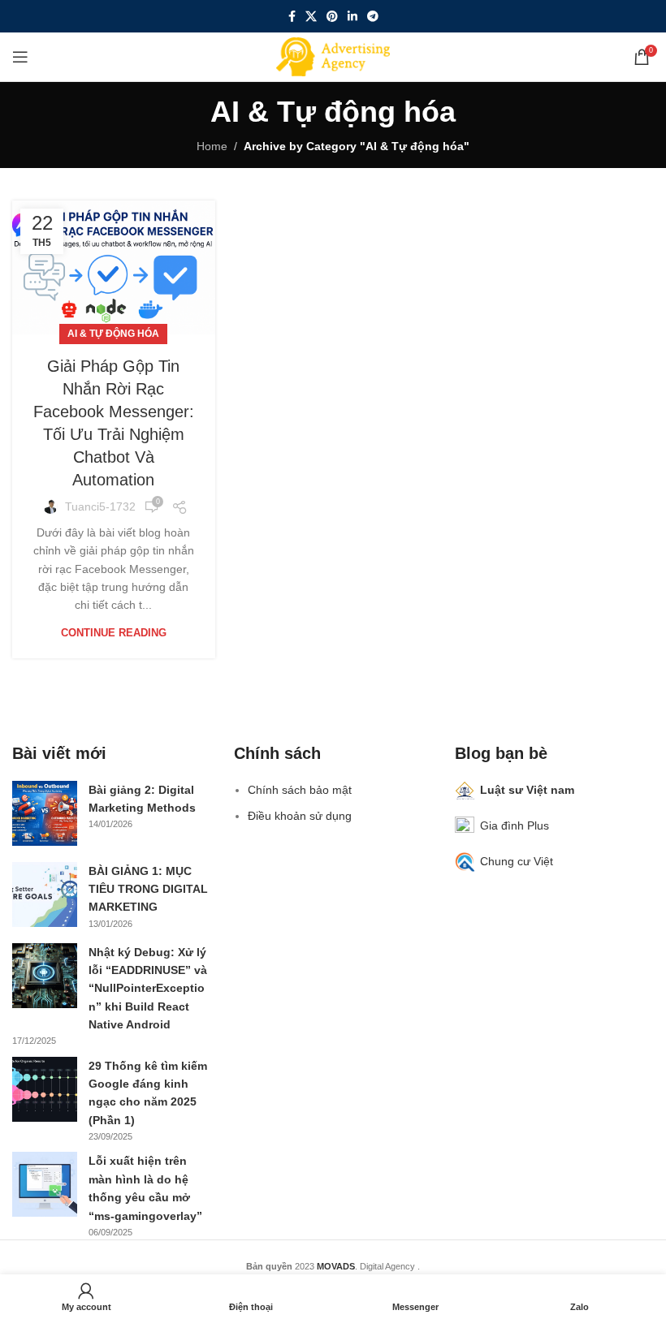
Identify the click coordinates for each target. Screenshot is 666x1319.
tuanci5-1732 (100, 506)
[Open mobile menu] (20, 57)
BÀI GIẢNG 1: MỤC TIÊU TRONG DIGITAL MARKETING (148, 889)
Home (212, 146)
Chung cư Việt (516, 861)
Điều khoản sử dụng (300, 815)
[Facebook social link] (292, 17)
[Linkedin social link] (352, 17)
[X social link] (311, 17)
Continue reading (113, 633)
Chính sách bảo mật (300, 789)
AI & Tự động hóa (113, 333)
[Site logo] (333, 56)
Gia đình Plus (514, 825)
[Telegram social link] (372, 17)
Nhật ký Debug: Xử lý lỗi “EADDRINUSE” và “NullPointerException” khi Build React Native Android (148, 989)
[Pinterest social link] (332, 17)
